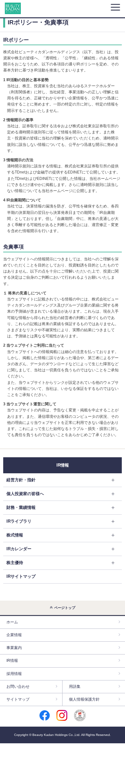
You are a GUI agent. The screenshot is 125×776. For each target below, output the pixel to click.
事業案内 (14, 647)
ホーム (12, 622)
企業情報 (14, 635)
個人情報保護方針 (84, 699)
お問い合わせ (17, 686)
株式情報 (14, 535)
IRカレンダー (18, 548)
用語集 (74, 686)
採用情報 (14, 673)
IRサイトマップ (21, 576)
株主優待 (14, 562)
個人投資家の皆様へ (25, 493)
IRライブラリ (18, 521)
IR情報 (12, 660)
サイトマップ (17, 699)
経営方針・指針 (21, 479)
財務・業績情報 (21, 507)
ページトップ (64, 608)
